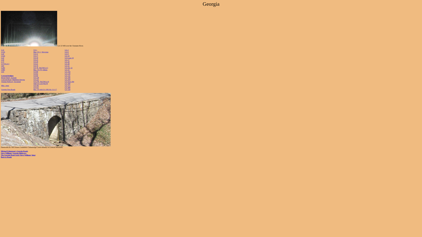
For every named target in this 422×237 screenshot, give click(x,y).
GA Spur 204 (69, 82)
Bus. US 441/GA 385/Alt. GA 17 (45, 90)
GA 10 (67, 56)
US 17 (36, 56)
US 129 (36, 78)
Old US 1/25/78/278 (41, 84)
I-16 (2, 50)
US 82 (36, 74)
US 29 (36, 62)
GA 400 (67, 88)
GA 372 (67, 86)
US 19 (36, 58)
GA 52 (67, 66)
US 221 (36, 80)
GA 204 (67, 80)
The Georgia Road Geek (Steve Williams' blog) (18, 155)
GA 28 (67, 64)
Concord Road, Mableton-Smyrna (13, 80)
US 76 (36, 66)
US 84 (36, 76)
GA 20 (67, 62)
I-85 (2, 66)
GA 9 (67, 54)
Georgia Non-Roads (8, 90)
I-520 (3, 56)
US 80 (36, 72)
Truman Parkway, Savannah (11, 82)
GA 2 (67, 50)
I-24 (2, 58)
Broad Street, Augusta (8, 78)
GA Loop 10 (69, 58)
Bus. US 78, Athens (40, 70)
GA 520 (67, 90)
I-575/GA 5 (5, 64)
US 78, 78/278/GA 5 (41, 68)
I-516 (3, 52)
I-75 (2, 62)
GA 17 (67, 60)
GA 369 (67, 84)
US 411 (36, 88)
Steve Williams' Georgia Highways (13, 153)
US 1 (35, 50)
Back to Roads (6, 157)
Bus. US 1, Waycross (41, 52)
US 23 (36, 60)
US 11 (36, 54)
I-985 (3, 70)
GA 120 (67, 74)
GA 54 (67, 70)
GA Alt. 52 (68, 68)
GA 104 (67, 72)
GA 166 (67, 78)
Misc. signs (5, 86)
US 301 (36, 86)
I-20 (2, 54)
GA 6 (67, 52)
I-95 (2, 72)
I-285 (3, 68)
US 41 (36, 64)
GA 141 (67, 76)
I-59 (2, 60)
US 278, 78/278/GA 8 (41, 82)
